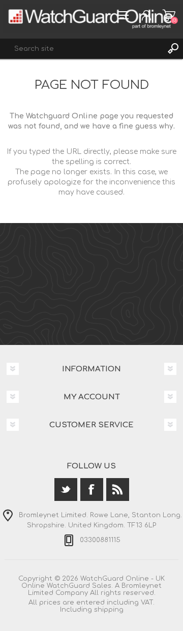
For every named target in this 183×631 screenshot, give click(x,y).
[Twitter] (65, 489)
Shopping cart (169, 15)
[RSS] (117, 489)
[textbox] (81, 49)
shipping (109, 609)
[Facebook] (91, 489)
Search (173, 49)
